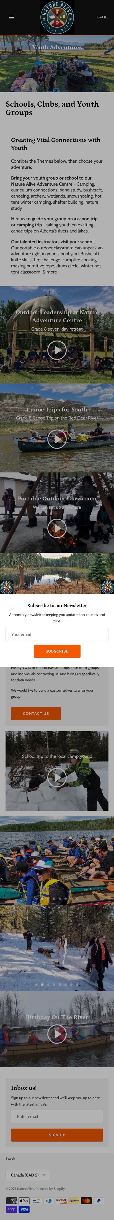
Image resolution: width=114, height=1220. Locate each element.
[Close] (107, 560)
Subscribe (57, 651)
